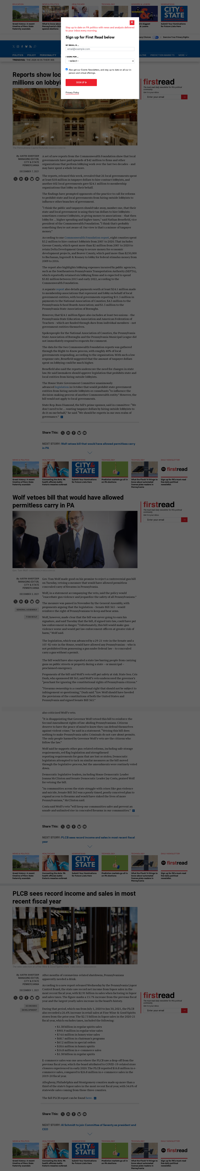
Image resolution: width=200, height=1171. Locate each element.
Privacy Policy (72, 92)
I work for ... (72, 56)
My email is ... (72, 45)
